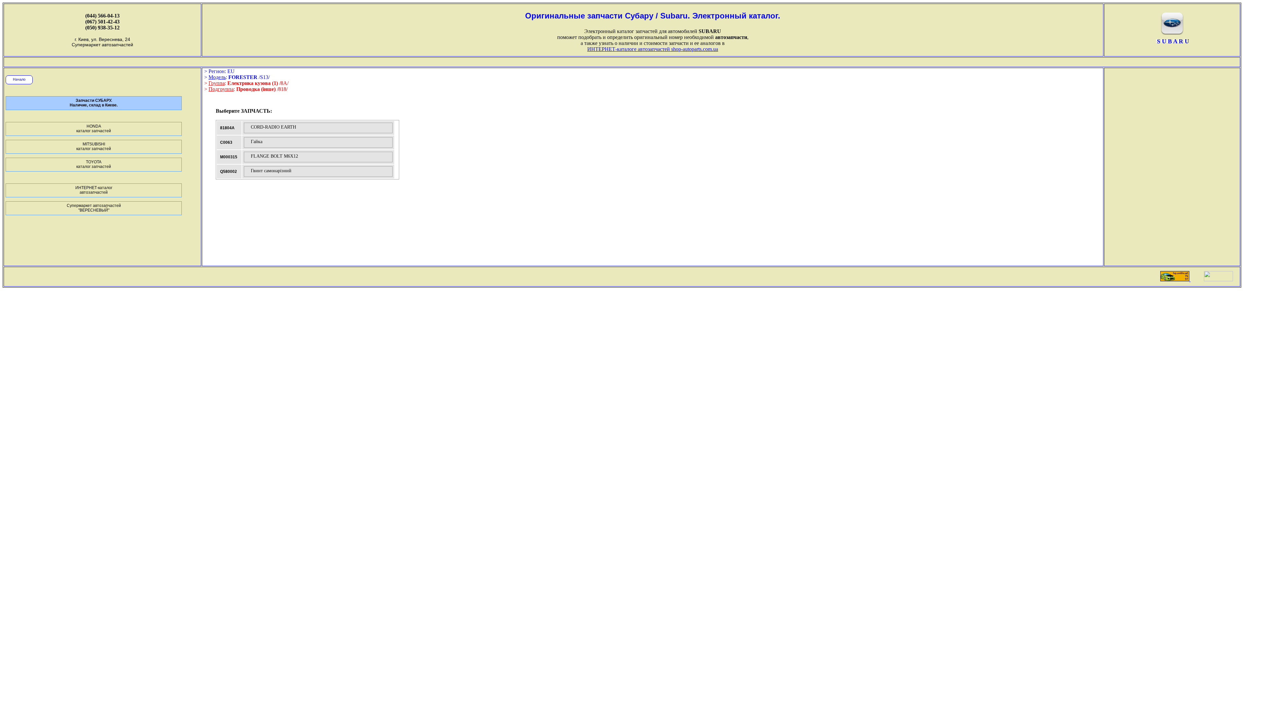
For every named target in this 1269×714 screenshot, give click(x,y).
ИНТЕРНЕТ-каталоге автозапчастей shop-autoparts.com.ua (652, 49)
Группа (217, 83)
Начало (19, 79)
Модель (217, 77)
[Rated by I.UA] (1218, 279)
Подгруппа (221, 89)
